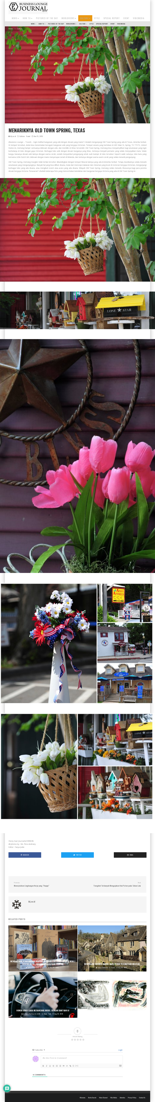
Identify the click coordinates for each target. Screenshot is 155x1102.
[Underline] (50, 1065)
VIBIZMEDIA (138, 18)
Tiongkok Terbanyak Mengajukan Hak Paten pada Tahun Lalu (117, 884)
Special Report (112, 18)
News (14, 18)
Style (97, 18)
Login (120, 1050)
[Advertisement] (102, 7)
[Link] (70, 1065)
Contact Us (142, 1097)
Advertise (122, 1097)
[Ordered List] (56, 1065)
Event (126, 18)
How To (27, 18)
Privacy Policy (132, 1097)
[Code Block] (67, 1065)
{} (73, 1066)
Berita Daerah (92, 1097)
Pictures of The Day (47, 18)
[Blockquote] (63, 1065)
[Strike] (53, 1065)
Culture (84, 18)
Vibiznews (82, 1097)
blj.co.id (13, 136)
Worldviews (68, 18)
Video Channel (103, 1097)
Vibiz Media (113, 1097)
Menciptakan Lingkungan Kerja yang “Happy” (31, 884)
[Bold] (43, 1065)
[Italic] (46, 1065)
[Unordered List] (60, 1065)
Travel (28, 136)
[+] (77, 1066)
